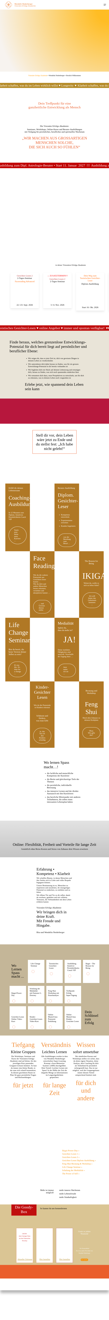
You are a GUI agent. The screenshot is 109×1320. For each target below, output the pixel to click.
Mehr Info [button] (86, 69)
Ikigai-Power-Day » (70, 1150)
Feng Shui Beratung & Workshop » (77, 1164)
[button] (105, 5)
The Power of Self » (70, 1173)
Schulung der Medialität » (73, 1170)
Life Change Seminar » (72, 1167)
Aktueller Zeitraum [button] (24, 1259)
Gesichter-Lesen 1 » (71, 1154)
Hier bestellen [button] (44, 1259)
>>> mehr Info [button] (11, 50)
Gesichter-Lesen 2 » (71, 1157)
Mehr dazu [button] (10, 69)
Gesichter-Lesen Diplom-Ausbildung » (79, 1160)
